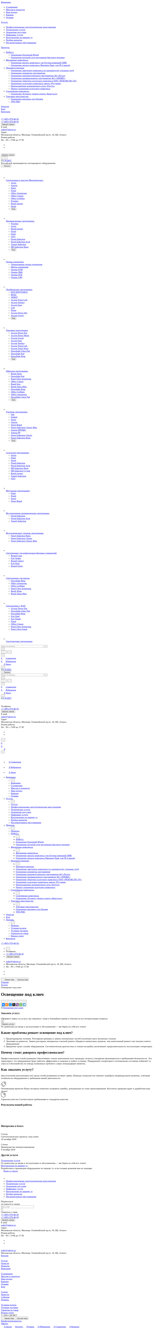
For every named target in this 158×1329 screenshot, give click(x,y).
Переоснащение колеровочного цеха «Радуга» (33, 86)
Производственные (15, 68)
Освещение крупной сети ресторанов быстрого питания (38, 57)
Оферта (4, 1323)
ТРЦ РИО (15, 101)
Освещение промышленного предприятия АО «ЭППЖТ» (38, 78)
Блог (3, 1286)
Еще (13, 209)
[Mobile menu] (3, 695)
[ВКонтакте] (3, 1004)
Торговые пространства (17, 96)
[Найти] (10, 652)
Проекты (5, 1266)
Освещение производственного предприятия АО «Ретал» (38, 75)
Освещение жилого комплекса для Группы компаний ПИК (39, 62)
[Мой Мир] (10, 1004)
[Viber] (17, 1004)
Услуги (4, 1261)
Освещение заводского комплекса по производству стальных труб (42, 70)
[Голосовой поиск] (4, 652)
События (5, 1297)
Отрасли (5, 1263)
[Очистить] (45, 646)
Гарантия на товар (10, 1310)
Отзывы (9, 17)
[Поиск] (3, 739)
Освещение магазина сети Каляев (27, 99)
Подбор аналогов (14, 40)
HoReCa (10, 52)
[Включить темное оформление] (4, 157)
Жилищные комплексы (17, 60)
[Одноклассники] (6, 1004)
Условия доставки (9, 1307)
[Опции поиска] (3, 649)
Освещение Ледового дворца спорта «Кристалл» (34, 94)
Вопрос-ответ (7, 1312)
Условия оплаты (8, 1305)
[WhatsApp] (20, 1004)
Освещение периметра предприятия (28, 73)
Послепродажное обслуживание (21, 42)
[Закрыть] (3, 751)
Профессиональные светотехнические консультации (31, 27)
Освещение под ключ (16, 32)
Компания (5, 1268)
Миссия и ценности (15, 9)
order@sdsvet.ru (8, 129)
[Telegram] (24, 1004)
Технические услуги (15, 29)
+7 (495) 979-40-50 (10, 119)
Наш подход (11, 12)
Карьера (10, 15)
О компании (12, 7)
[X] (13, 1004)
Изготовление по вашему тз (19, 37)
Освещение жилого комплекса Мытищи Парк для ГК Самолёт (40, 65)
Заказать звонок (8, 124)
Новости (5, 1294)
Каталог (5, 1255)
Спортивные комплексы (18, 91)
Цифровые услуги (14, 35)
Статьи (4, 1292)
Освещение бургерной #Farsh (25, 55)
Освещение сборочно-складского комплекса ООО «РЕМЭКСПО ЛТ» (44, 81)
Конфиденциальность (11, 1321)
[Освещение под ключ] (12, 1007)
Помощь (5, 1299)
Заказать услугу (8, 1024)
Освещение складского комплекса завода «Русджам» (36, 83)
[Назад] (13, 780)
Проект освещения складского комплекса (30, 88)
